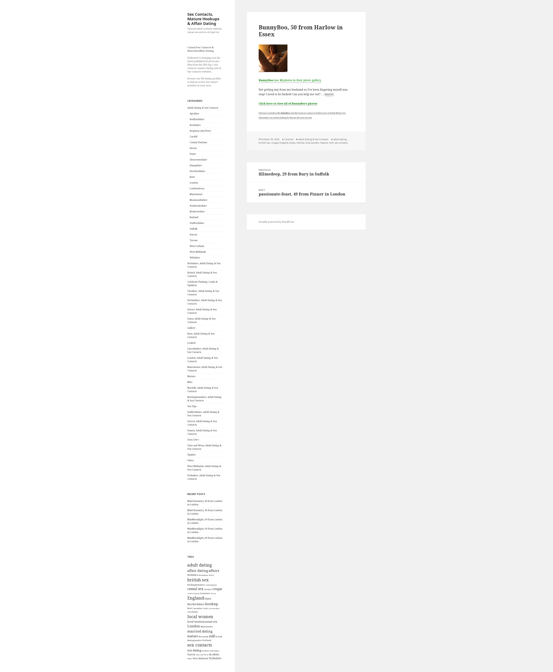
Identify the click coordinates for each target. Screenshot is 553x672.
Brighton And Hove (200, 130)
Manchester (196, 194)
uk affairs (214, 654)
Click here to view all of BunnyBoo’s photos (288, 103)
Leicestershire (214, 608)
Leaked (191, 342)
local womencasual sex (202, 621)
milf (212, 636)
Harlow (300, 142)
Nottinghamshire (194, 640)
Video (190, 460)
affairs (214, 570)
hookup (211, 603)
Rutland (194, 217)
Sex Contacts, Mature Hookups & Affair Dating (203, 19)
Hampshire (196, 165)
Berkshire (195, 125)
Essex (193, 153)
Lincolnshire (192, 612)
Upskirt (191, 454)
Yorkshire (215, 658)
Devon (193, 148)
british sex (198, 580)
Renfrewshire (197, 211)
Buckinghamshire (196, 584)
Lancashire (197, 608)
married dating (199, 631)
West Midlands (198, 251)
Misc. (190, 382)
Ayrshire (194, 113)
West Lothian (197, 246)
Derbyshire (205, 593)
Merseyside (204, 636)
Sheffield (205, 651)
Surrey (193, 234)
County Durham (198, 142)
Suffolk (193, 228)
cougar (217, 589)
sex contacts (199, 645)
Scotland (206, 640)
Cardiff (193, 136)
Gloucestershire (198, 159)
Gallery (191, 327)
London (194, 182)
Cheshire (208, 589)
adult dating (199, 565)
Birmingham (203, 575)
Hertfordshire (197, 171)
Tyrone (194, 240)
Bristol (211, 575)
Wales (189, 658)
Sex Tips (191, 406)
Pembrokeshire (198, 205)
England (195, 598)
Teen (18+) (193, 439)
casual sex (195, 589)
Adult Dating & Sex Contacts (202, 107)
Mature (191, 376)
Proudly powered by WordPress (276, 221)
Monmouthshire (198, 200)
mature (192, 636)
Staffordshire (197, 223)
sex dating (194, 650)
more (329, 94)
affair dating (197, 570)
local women (200, 616)
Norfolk (218, 636)
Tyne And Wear (202, 655)
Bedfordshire (197, 119)
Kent (192, 176)
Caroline (288, 139)
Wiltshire (195, 257)
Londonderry (197, 188)
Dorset (213, 593)
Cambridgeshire (211, 585)
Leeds (205, 608)
